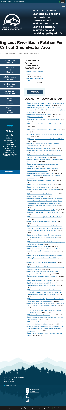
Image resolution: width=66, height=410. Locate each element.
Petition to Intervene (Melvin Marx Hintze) (42, 221)
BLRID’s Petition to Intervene (39, 246)
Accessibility (18, 408)
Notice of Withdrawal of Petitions (40, 114)
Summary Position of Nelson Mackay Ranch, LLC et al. (46, 139)
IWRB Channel (32, 392)
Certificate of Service (36, 117)
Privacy (38, 408)
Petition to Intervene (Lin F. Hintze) (40, 194)
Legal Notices (47, 408)
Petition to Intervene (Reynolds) (39, 187)
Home (1, 53)
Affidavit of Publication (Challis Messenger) (43, 276)
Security (56, 408)
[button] (58, 2)
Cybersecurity (28, 408)
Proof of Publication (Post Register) (40, 281)
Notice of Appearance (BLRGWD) (40, 148)
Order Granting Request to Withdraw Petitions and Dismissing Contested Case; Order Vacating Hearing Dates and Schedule (46, 110)
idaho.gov (8, 408)
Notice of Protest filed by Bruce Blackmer (42, 262)
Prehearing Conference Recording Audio (42, 210)
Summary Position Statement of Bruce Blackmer (44, 130)
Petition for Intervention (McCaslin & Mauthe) (44, 189)
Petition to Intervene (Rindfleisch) (40, 185)
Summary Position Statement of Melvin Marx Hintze (45, 124)
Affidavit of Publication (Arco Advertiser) (42, 180)
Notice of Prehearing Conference (39, 315)
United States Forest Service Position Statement (45, 150)
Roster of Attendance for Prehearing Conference (44, 212)
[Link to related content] (12, 22)
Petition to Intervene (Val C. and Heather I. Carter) (45, 217)
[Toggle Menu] (62, 2)
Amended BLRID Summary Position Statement (44, 119)
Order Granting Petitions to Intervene (41, 173)
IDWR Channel (32, 389)
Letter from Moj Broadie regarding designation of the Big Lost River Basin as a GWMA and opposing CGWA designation (46, 329)
